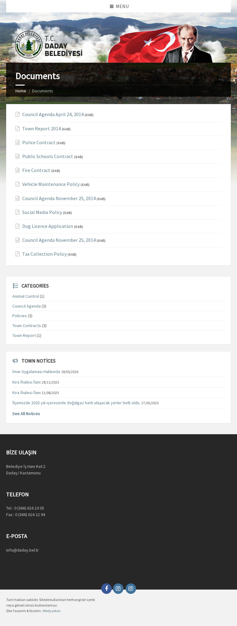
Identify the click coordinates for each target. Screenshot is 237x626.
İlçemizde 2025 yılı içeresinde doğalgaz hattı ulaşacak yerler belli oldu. (76, 402)
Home (20, 91)
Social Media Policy (42, 212)
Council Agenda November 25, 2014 (59, 198)
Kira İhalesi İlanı (26, 382)
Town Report (24, 335)
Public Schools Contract (47, 156)
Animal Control (25, 296)
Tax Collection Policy (44, 254)
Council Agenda (26, 306)
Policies (19, 315)
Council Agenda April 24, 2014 (53, 114)
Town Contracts (26, 325)
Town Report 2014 (41, 129)
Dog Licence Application (47, 226)
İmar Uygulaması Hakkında (36, 371)
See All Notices (26, 413)
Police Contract (39, 142)
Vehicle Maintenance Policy (51, 184)
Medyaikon (51, 610)
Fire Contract (36, 170)
